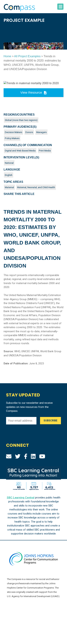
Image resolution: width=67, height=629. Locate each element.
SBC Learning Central (20, 497)
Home (7, 56)
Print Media (45, 150)
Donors (29, 132)
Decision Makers (13, 132)
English (8, 175)
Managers (41, 132)
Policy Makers (12, 138)
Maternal (9, 187)
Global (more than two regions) (21, 120)
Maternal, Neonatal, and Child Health (36, 187)
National (9, 162)
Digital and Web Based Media (20, 150)
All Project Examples (27, 56)
